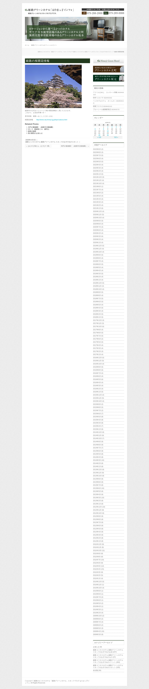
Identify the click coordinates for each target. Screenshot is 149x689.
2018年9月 (97, 292)
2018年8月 (97, 295)
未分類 (95, 670)
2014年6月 (97, 451)
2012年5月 (97, 529)
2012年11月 (97, 510)
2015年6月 (97, 413)
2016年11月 (97, 361)
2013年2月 (97, 501)
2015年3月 (97, 423)
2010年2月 (97, 613)
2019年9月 (97, 255)
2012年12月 (97, 507)
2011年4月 (97, 569)
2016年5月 (97, 379)
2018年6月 (97, 301)
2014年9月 (97, 441)
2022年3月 (97, 168)
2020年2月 (97, 239)
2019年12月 (97, 246)
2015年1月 (97, 429)
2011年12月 (97, 544)
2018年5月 (97, 305)
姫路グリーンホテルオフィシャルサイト (44, 45)
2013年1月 (97, 504)
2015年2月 (97, 426)
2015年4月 (97, 420)
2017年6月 (97, 339)
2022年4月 (97, 165)
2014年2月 (97, 463)
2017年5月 (97, 342)
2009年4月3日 (30, 140)
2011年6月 (97, 563)
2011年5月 (97, 566)
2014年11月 (97, 435)
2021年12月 (97, 177)
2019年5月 (97, 267)
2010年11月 (97, 585)
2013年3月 (97, 497)
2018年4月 (97, 308)
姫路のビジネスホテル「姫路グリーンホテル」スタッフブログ (55, 51)
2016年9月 (97, 367)
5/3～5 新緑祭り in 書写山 (38, 129)
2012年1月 (97, 541)
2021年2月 (97, 205)
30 (108, 135)
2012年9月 (97, 516)
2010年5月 (97, 603)
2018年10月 (97, 289)
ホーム (27, 45)
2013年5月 (97, 491)
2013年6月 (97, 488)
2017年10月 (97, 326)
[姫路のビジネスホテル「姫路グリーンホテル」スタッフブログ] (74, 12)
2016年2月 (97, 389)
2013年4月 (97, 494)
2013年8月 (97, 482)
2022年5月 (97, 161)
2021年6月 (97, 193)
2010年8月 (97, 594)
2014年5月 (97, 454)
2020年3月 (97, 236)
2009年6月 (97, 625)
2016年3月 (97, 385)
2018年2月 (97, 314)
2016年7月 (97, 373)
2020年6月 (97, 230)
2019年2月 (97, 277)
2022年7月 (97, 155)
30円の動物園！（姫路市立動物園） (41, 127)
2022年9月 (97, 149)
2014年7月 (97, 448)
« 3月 (99, 137)
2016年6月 (97, 376)
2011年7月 (97, 560)
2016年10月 (97, 364)
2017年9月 (97, 330)
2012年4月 (97, 532)
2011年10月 (97, 550)
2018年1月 (97, 317)
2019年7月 (97, 261)
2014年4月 (97, 457)
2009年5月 (97, 628)
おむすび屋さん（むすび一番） (38, 146)
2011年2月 (97, 575)
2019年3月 (97, 274)
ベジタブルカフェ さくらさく (104, 101)
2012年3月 (97, 535)
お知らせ (96, 647)
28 (99, 135)
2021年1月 (97, 208)
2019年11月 (97, 249)
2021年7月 (97, 190)
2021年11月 (97, 180)
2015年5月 (97, 417)
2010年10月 (97, 588)
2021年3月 (97, 202)
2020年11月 (97, 214)
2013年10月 (97, 476)
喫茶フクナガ (98, 106)
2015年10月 (97, 401)
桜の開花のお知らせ (35, 133)
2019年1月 (97, 280)
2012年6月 (97, 525)
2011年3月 (97, 572)
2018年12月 (97, 283)
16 (108, 131)
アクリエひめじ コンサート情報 (105, 92)
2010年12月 (97, 581)
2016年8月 (97, 370)
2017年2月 (97, 351)
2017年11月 (97, 323)
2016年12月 (97, 357)
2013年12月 (97, 469)
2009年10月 (97, 616)
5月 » (116, 137)
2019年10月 (97, 252)
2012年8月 (97, 519)
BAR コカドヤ (98, 98)
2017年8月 (97, 333)
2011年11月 (97, 547)
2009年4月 (97, 631)
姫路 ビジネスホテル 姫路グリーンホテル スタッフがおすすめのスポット (93, 51)
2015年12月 (97, 395)
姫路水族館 (32, 131)
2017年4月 (97, 345)
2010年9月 (97, 591)
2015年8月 (97, 407)
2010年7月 (97, 597)
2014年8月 (97, 445)
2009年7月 (97, 622)
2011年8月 (97, 557)
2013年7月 (97, 485)
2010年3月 (97, 609)
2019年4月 (97, 270)
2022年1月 (97, 174)
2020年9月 (97, 221)
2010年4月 (97, 606)
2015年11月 (97, 398)
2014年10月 (97, 438)
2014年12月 (97, 432)
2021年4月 (97, 199)
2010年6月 (97, 600)
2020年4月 (97, 233)
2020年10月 (97, 217)
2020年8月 (97, 224)
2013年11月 (97, 473)
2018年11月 (97, 286)
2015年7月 (97, 410)
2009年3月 (97, 634)
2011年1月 (97, 578)
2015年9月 (97, 404)
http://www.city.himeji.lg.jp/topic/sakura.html (51, 120)
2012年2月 (97, 538)
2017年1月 (97, 354)
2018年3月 (97, 311)
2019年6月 (97, 264)
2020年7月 (97, 227)
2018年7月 (97, 298)
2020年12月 (97, 211)
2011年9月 (97, 553)
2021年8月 (97, 186)
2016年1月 (97, 392)
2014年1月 (97, 466)
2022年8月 (97, 152)
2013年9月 (97, 479)
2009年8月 (97, 619)
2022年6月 (97, 158)
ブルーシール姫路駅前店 (102, 109)
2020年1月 (97, 242)
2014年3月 (97, 460)
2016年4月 (97, 382)
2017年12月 (97, 320)
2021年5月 (97, 196)
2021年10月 (97, 183)
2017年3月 (97, 348)
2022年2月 (97, 171)
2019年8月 (97, 258)
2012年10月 (97, 513)
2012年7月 (97, 522)
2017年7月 (97, 336)
